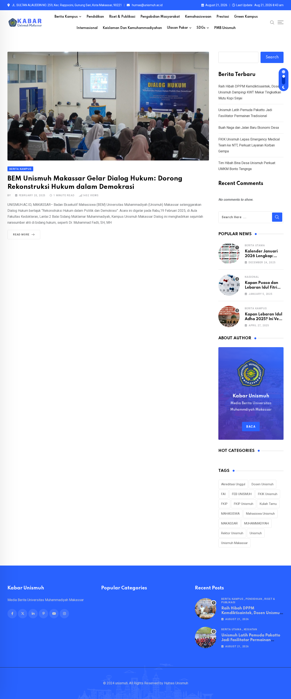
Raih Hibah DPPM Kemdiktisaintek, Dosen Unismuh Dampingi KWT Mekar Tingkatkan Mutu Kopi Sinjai (249, 92)
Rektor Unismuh (232, 533)
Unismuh (256, 533)
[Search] (272, 22)
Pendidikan (95, 17)
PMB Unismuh (225, 28)
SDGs (201, 28)
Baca (250, 426)
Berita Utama (255, 245)
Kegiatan (250, 629)
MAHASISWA (230, 514)
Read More (21, 234)
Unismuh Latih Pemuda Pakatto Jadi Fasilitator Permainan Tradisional (250, 640)
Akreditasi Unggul (233, 484)
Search (272, 57)
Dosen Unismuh (263, 484)
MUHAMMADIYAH (256, 523)
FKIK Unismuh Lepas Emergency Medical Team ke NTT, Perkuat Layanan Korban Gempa (249, 145)
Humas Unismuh (176, 683)
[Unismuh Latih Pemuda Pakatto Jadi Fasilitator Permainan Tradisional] (205, 637)
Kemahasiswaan (198, 17)
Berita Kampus (66, 17)
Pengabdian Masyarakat (160, 17)
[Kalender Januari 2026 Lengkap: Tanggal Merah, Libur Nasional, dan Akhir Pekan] (229, 253)
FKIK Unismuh (267, 494)
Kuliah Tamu (268, 504)
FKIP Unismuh (243, 504)
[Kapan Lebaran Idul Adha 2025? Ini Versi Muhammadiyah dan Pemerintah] (229, 316)
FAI (223, 494)
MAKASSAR (229, 523)
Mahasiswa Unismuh (260, 514)
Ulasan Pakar (177, 28)
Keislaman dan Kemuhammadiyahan (132, 28)
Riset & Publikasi (122, 17)
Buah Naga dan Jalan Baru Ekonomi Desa (248, 128)
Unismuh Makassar (234, 543)
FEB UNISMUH (242, 494)
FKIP (224, 504)
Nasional (252, 276)
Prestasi (222, 17)
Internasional (87, 28)
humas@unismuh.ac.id (147, 5)
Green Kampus (246, 17)
